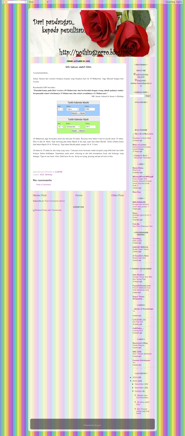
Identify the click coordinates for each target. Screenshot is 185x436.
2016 (135, 377)
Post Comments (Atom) (55, 201)
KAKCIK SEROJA (140, 247)
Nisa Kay (137, 192)
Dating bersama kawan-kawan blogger (142, 148)
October (138, 391)
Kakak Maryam (139, 345)
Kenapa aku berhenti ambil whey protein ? (141, 205)
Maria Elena (138, 168)
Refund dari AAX (139, 258)
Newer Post (39, 195)
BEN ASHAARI (139, 202)
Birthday (48, 175)
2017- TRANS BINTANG (142, 354)
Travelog (137, 239)
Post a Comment (43, 185)
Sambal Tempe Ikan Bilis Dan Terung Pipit (142, 278)
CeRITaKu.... (138, 328)
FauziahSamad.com (142, 286)
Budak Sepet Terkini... (141, 249)
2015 (42, 175)
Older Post (117, 195)
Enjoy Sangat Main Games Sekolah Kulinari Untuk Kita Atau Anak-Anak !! (142, 182)
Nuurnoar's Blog (140, 343)
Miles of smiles (139, 145)
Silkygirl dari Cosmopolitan (142, 396)
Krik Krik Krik (138, 322)
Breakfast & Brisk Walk (142, 138)
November (139, 388)
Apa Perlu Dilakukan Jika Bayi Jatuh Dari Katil (142, 227)
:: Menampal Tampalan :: (142, 158)
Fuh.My (136, 224)
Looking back (138, 331)
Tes (134, 363)
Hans (135, 213)
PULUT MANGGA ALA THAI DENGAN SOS (141, 289)
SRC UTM (137, 352)
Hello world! (137, 241)
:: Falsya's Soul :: (141, 156)
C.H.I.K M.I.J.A (139, 320)
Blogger (97, 425)
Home (78, 195)
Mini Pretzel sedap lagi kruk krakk (142, 411)
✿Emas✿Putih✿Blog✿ (143, 177)
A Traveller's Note (141, 256)
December (139, 384)
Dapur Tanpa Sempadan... (138, 298)
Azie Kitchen (138, 275)
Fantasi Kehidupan (141, 360)
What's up (136, 170)
